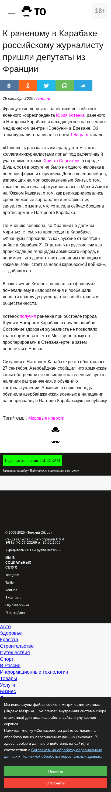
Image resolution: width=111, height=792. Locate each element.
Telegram (79, 134)
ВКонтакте (13, 598)
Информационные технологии (34, 672)
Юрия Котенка (70, 115)
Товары (8, 678)
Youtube (11, 590)
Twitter (10, 582)
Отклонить (55, 783)
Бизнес (8, 691)
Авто (5, 626)
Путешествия (15, 652)
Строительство (17, 646)
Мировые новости (46, 418)
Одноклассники (17, 605)
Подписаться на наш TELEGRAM (32, 461)
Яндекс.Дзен (15, 613)
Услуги (7, 685)
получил (28, 316)
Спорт (7, 659)
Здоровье (11, 633)
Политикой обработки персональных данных (61, 756)
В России (10, 665)
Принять (55, 771)
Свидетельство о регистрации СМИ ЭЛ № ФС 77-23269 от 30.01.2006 (34, 541)
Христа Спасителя (62, 160)
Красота (9, 639)
